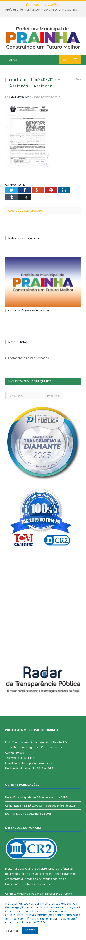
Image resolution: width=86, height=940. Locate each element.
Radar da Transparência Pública (51, 893)
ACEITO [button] (30, 930)
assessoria (34, 874)
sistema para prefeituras (56, 868)
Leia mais (57, 918)
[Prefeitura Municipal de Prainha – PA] (43, 36)
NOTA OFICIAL (18, 342)
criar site (30, 868)
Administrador (20, 97)
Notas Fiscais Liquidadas (42, 10)
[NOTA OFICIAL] (43, 334)
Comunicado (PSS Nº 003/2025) (28, 310)
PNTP (22, 893)
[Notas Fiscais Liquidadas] (43, 230)
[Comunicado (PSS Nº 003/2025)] (43, 282)
